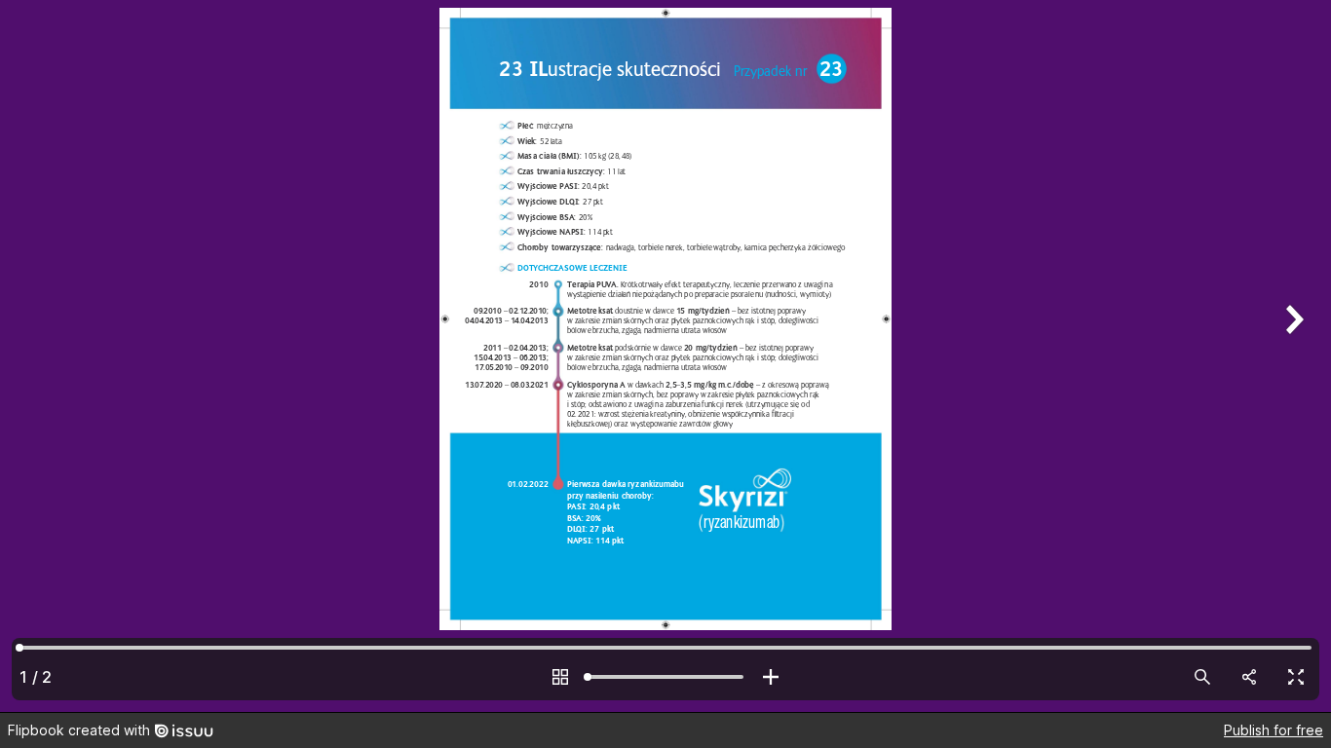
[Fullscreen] (1295, 676)
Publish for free (1273, 730)
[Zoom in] (770, 676)
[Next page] (1292, 356)
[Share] (1249, 676)
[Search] (1202, 676)
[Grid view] (560, 676)
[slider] (665, 677)
